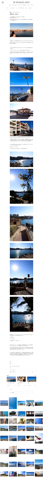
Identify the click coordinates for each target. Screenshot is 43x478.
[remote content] (21, 363)
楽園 (28, 382)
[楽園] (31, 379)
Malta (10, 367)
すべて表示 (35, 375)
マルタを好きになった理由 (10, 382)
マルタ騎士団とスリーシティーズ (21, 383)
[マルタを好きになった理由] (11, 379)
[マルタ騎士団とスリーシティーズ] (21, 379)
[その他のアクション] (32, 12)
